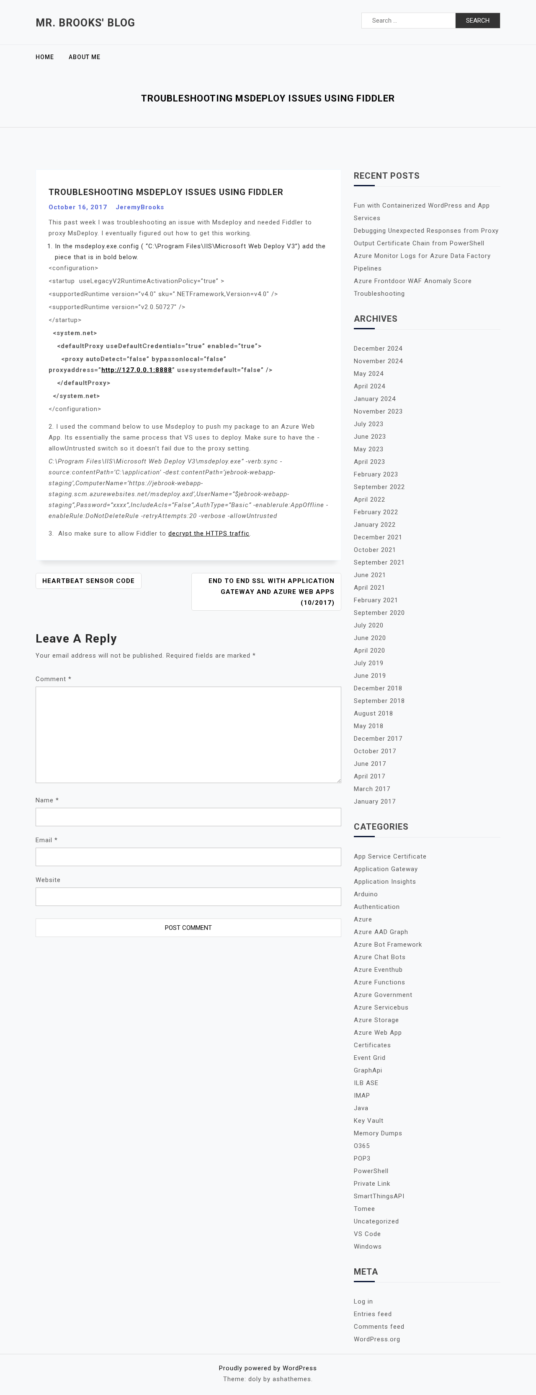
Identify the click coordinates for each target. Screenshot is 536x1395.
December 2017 (378, 738)
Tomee (364, 1209)
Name (47, 800)
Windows (368, 1246)
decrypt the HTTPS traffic (209, 533)
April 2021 (369, 587)
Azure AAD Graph (381, 932)
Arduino (366, 894)
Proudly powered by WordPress (268, 1368)
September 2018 (379, 701)
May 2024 (369, 373)
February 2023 (376, 474)
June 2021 (370, 575)
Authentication (377, 907)
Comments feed (379, 1326)
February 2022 (376, 512)
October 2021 (375, 550)
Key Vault (369, 1120)
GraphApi (368, 1070)
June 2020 (370, 638)
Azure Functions (379, 982)
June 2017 (370, 764)
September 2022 (379, 487)
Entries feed (373, 1314)
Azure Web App (378, 1032)
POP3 (362, 1158)
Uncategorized (376, 1221)
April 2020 (369, 650)
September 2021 (379, 562)
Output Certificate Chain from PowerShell (419, 243)
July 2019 (369, 663)
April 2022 (369, 499)
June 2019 (370, 675)
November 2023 (378, 411)
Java (361, 1108)
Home (45, 57)
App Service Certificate (390, 856)
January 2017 (375, 801)
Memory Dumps (378, 1133)
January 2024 (375, 399)
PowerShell (371, 1171)
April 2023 (369, 462)
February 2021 (376, 600)
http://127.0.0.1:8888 (136, 370)
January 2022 (375, 524)
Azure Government (383, 995)
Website (48, 880)
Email (47, 840)
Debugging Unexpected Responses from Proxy (426, 230)
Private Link (372, 1183)
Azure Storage (376, 1020)
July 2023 (369, 424)
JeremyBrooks (140, 207)
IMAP (362, 1095)
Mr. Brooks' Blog (85, 23)
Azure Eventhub (378, 969)
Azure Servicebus (381, 1007)
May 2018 (369, 726)
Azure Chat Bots (380, 957)
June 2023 (370, 436)
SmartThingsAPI (379, 1196)
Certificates (372, 1045)
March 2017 (372, 789)
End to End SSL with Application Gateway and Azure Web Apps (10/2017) (272, 591)
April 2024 (369, 386)
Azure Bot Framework (388, 944)
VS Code (367, 1234)
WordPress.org (377, 1339)
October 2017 (375, 751)
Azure (363, 919)
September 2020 (379, 613)
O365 (362, 1146)
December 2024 (378, 348)
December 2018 (378, 688)
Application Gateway (386, 869)
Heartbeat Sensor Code (88, 581)
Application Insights (385, 881)
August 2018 (373, 713)
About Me (84, 57)
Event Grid (370, 1058)
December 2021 (378, 537)
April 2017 (369, 776)
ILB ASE (366, 1083)
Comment (54, 679)
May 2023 (369, 449)
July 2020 (369, 625)
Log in (363, 1301)
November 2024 (378, 361)
